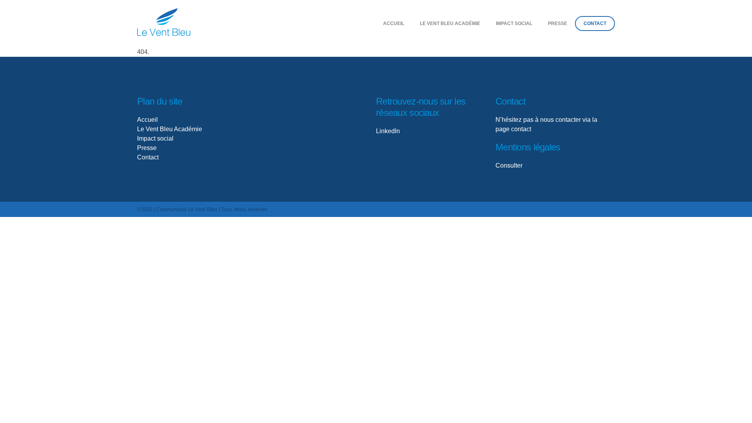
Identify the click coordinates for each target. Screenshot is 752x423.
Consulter (508, 165)
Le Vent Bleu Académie (450, 23)
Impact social (155, 138)
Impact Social (514, 23)
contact (521, 129)
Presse (557, 23)
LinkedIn (388, 131)
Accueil (393, 23)
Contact (595, 23)
